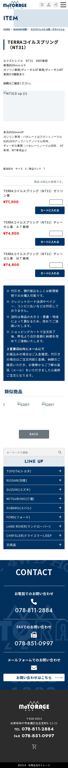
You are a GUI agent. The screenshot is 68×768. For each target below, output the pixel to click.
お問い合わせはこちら (34, 677)
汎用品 (11, 544)
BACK (34, 434)
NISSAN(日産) (16, 480)
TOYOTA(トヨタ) (18, 471)
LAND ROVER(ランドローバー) (28, 526)
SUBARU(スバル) (19, 508)
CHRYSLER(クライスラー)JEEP (29, 535)
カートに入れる (50, 210)
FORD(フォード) (18, 517)
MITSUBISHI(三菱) (20, 498)
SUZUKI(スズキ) (18, 489)
